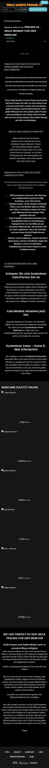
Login (23, 9)
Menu (44, 2)
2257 (41, 752)
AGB (31, 757)
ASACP (17, 752)
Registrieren (38, 9)
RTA (7, 752)
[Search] (15, 9)
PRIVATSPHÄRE (17, 757)
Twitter (24, 731)
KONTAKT (29, 752)
